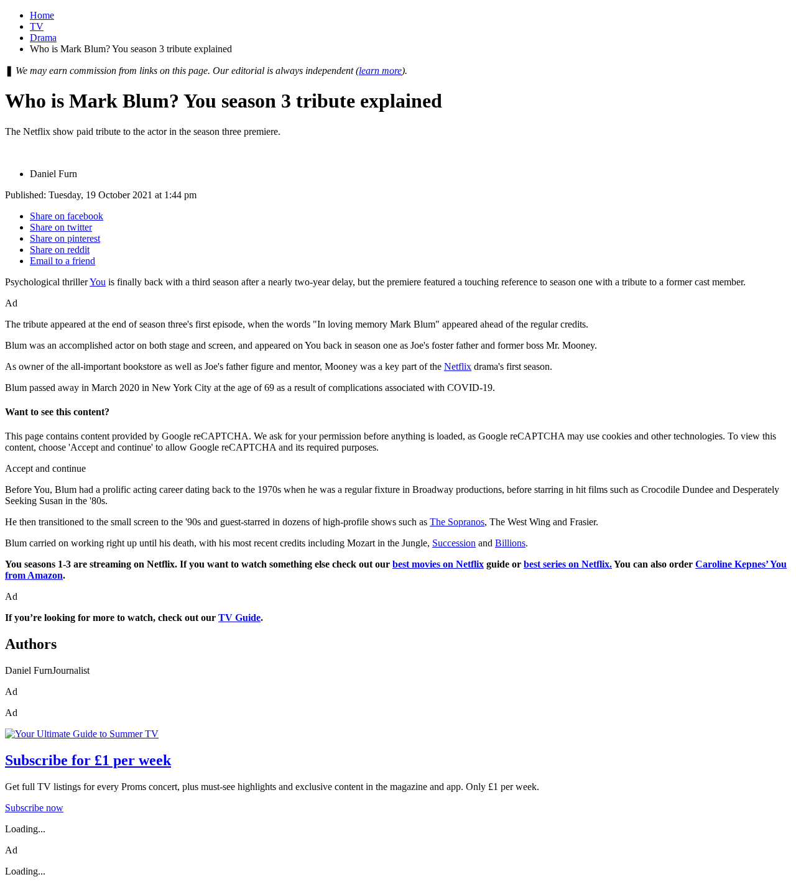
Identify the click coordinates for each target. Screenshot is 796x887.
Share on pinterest (65, 238)
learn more (380, 70)
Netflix (457, 366)
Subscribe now (34, 807)
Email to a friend (62, 260)
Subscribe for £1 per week (88, 760)
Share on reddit (60, 249)
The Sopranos (457, 522)
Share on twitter (61, 227)
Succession (454, 543)
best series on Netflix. (568, 564)
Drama (43, 37)
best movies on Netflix (438, 564)
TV (37, 26)
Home (42, 15)
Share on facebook (66, 216)
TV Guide (239, 617)
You (98, 282)
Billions (510, 543)
